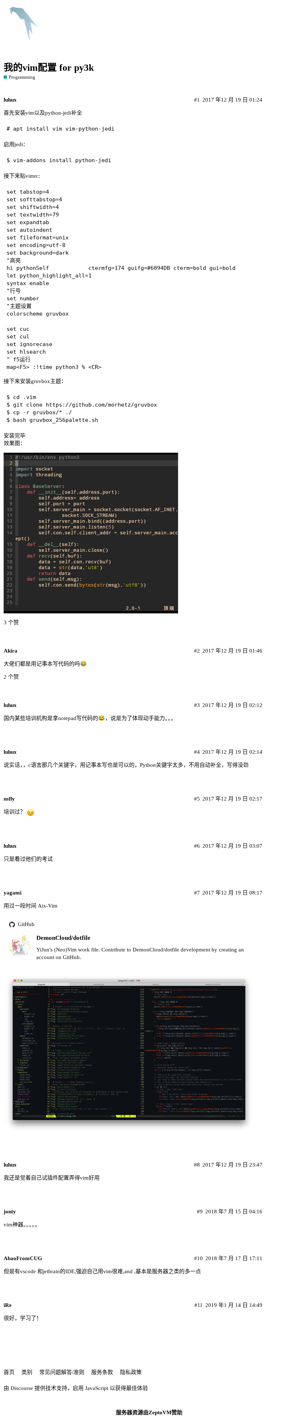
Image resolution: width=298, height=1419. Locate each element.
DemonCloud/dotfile (63, 937)
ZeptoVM (160, 1412)
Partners (172, 12)
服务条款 (102, 1372)
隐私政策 (131, 1372)
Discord (223, 12)
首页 (9, 1372)
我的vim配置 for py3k (49, 67)
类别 (26, 1372)
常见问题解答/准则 (61, 1372)
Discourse (22, 1388)
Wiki (197, 12)
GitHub (26, 924)
